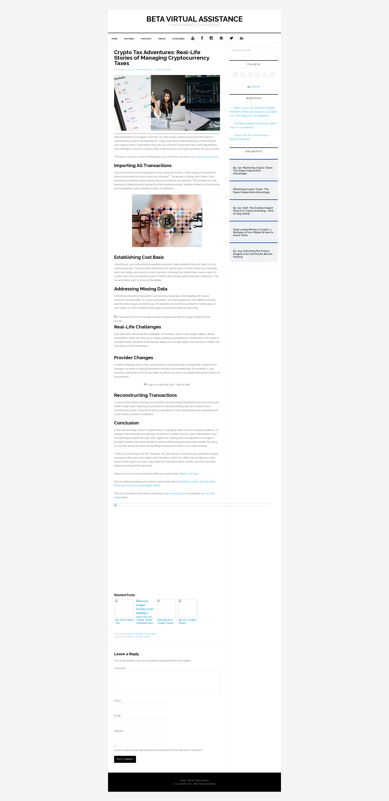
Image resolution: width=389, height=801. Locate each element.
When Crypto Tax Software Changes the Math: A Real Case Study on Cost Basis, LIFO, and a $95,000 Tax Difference (253, 111)
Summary (138, 634)
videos (147, 637)
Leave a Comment (163, 70)
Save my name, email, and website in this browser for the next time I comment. (158, 750)
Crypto (130, 634)
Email (118, 715)
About (191, 780)
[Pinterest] (221, 38)
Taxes (147, 634)
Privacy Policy (202, 780)
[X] (231, 38)
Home (183, 780)
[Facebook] (202, 38)
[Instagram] (211, 38)
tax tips (139, 637)
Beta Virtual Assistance (194, 19)
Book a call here (189, 473)
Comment (120, 668)
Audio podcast (177, 493)
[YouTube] (193, 38)
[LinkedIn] (241, 38)
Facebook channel (206, 156)
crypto (130, 637)
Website (118, 730)
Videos (154, 634)
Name (118, 700)
